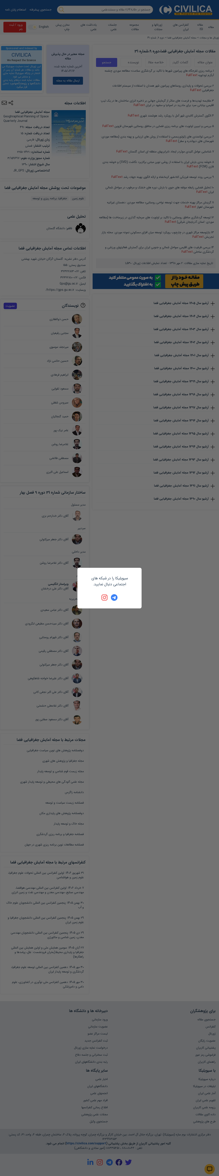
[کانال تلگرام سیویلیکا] (114, 597)
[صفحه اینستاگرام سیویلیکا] (104, 597)
